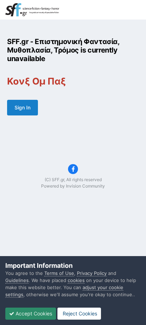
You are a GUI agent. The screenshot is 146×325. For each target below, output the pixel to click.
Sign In (22, 107)
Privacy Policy (92, 273)
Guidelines (17, 280)
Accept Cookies (33, 313)
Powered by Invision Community (73, 186)
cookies (76, 280)
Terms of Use (59, 273)
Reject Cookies (79, 313)
